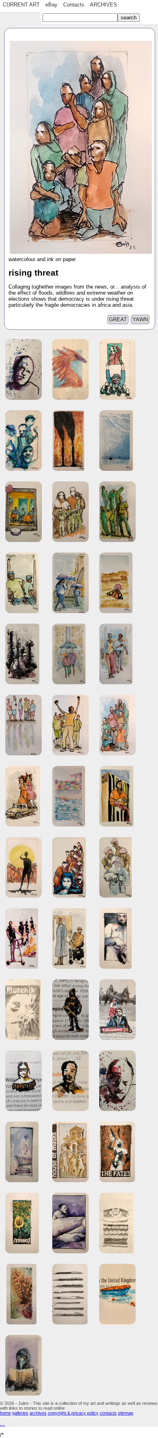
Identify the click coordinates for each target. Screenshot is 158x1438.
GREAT (118, 319)
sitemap (125, 1413)
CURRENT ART (21, 5)
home (5, 1413)
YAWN (140, 319)
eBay (51, 5)
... (2, 1424)
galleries (20, 1413)
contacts (108, 1413)
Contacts (73, 5)
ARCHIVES (103, 5)
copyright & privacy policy (73, 1413)
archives (38, 1413)
